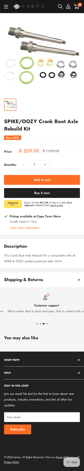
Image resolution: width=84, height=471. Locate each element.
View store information (24, 228)
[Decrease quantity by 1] (23, 164)
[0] (76, 6)
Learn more (56, 205)
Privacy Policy (11, 462)
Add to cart (42, 179)
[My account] (68, 6)
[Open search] (60, 6)
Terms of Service (65, 457)
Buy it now (42, 193)
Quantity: (10, 164)
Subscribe (17, 429)
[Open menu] (6, 6)
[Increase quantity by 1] (45, 164)
